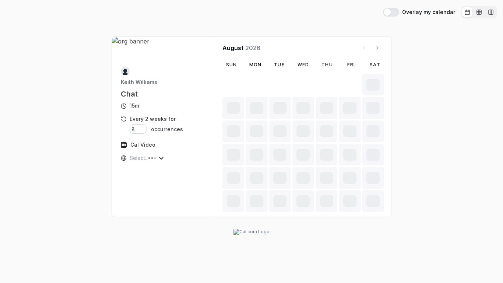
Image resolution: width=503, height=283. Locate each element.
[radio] (467, 12)
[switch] (391, 12)
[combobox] (130, 158)
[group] (479, 12)
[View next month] (377, 48)
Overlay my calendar (428, 12)
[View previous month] (364, 48)
